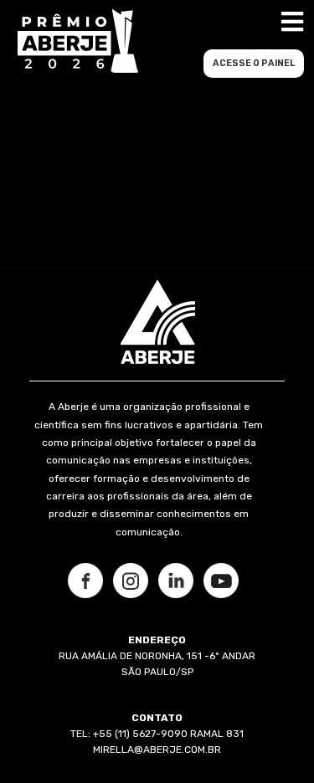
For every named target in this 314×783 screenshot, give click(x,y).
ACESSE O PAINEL (254, 63)
